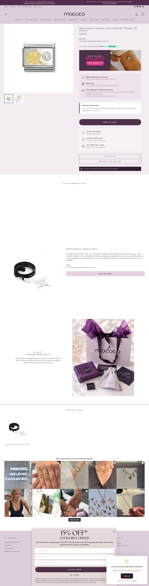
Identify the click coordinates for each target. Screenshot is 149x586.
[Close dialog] (114, 531)
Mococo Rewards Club (11, 551)
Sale (19, 6)
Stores (6, 6)
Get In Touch (38, 6)
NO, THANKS (74, 575)
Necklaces (46, 20)
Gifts (115, 20)
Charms (105, 20)
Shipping (91, 41)
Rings (83, 20)
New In (18, 20)
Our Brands (32, 20)
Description (110, 156)
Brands (13, 6)
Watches (94, 20)
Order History (8, 548)
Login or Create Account (12, 542)
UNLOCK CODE (74, 569)
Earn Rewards (27, 6)
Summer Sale (127, 20)
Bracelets (60, 20)
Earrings (72, 20)
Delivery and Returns (110, 161)
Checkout (7, 545)
